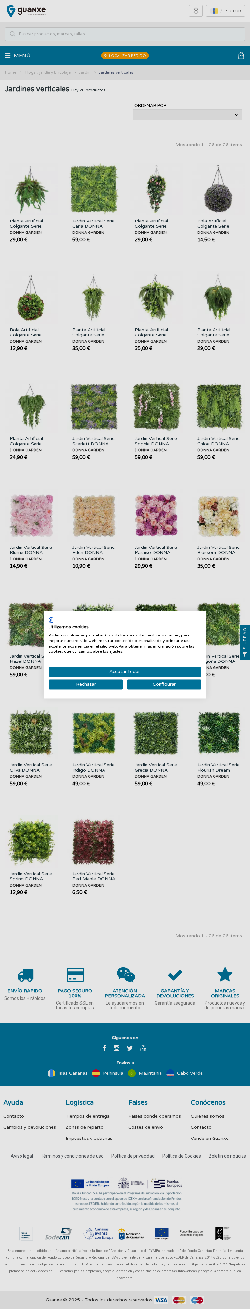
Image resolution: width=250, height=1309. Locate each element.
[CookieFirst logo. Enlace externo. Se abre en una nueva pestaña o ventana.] (51, 620)
